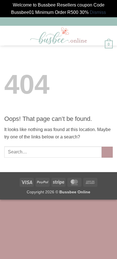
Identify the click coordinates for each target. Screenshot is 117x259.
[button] (7, 36)
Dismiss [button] (98, 12)
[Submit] (107, 152)
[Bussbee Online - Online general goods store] (58, 35)
